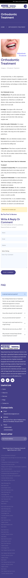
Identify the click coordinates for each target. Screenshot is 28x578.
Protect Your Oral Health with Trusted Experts (10, 475)
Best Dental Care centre (6, 539)
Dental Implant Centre (6, 487)
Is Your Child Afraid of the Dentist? (8, 455)
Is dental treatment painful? (10, 294)
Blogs (3, 400)
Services (4, 396)
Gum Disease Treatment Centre (8, 480)
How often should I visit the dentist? (12, 313)
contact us (5, 403)
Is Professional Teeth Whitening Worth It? (9, 473)
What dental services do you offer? (12, 329)
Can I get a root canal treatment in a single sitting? (12, 323)
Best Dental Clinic (5, 485)
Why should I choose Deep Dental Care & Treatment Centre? (11, 334)
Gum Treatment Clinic (6, 499)
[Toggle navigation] (25, 6)
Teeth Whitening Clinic (6, 483)
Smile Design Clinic (5, 494)
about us (4, 392)
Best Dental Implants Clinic (7, 524)
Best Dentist (3, 503)
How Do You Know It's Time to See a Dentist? (10, 471)
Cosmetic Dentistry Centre (7, 478)
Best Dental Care (5, 530)
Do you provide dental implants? (11, 317)
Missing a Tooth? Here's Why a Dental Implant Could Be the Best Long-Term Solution (13, 468)
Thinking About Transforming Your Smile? (10, 462)
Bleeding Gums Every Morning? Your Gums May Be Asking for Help (13, 459)
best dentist (3, 536)
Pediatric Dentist (4, 501)
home (4, 389)
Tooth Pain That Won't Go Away (8, 464)
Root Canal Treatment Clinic (7, 490)
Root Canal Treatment (6, 543)
